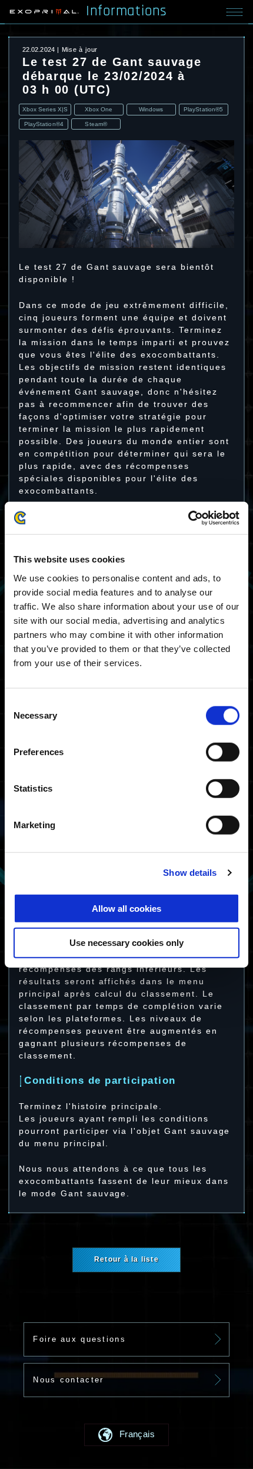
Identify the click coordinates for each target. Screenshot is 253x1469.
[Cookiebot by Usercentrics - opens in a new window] (188, 518)
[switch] (222, 752)
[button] (126, 1435)
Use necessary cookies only (126, 943)
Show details (190, 873)
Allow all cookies (126, 908)
